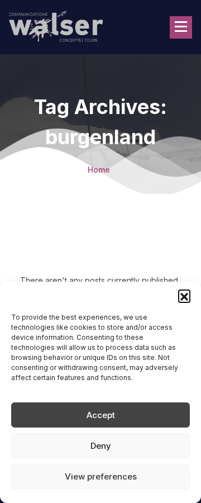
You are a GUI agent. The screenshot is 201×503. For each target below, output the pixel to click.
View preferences (101, 476)
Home (99, 169)
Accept (101, 415)
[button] (184, 295)
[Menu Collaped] (181, 27)
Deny (100, 445)
